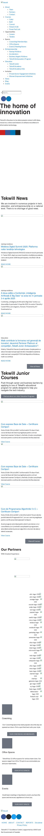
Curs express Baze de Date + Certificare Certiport (19, 425)
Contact (12, 14)
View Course (5, 442)
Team (11, 9)
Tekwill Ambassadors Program (20, 59)
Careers (12, 34)
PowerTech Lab (14, 29)
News (7, 79)
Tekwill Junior (14, 64)
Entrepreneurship (11, 49)
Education (8, 61)
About (7, 7)
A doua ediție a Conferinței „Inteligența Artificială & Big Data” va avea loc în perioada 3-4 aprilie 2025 (21, 295)
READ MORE (6, 264)
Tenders (12, 37)
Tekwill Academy (15, 66)
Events (7, 84)
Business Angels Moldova (18, 56)
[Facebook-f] (3, 98)
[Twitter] (13, 816)
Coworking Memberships (18, 42)
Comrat (12, 24)
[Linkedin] (8, 98)
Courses (8, 17)
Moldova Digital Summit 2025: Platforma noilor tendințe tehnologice (19, 248)
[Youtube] (2, 132)
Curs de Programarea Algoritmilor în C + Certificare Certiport (19, 510)
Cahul (11, 19)
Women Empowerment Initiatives (21, 76)
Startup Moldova (15, 51)
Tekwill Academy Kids (17, 69)
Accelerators (13, 54)
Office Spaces (14, 44)
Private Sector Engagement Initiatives (22, 74)
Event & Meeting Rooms (17, 46)
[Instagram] (17, 132)
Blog (6, 81)
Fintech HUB (13, 27)
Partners (12, 12)
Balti (11, 22)
